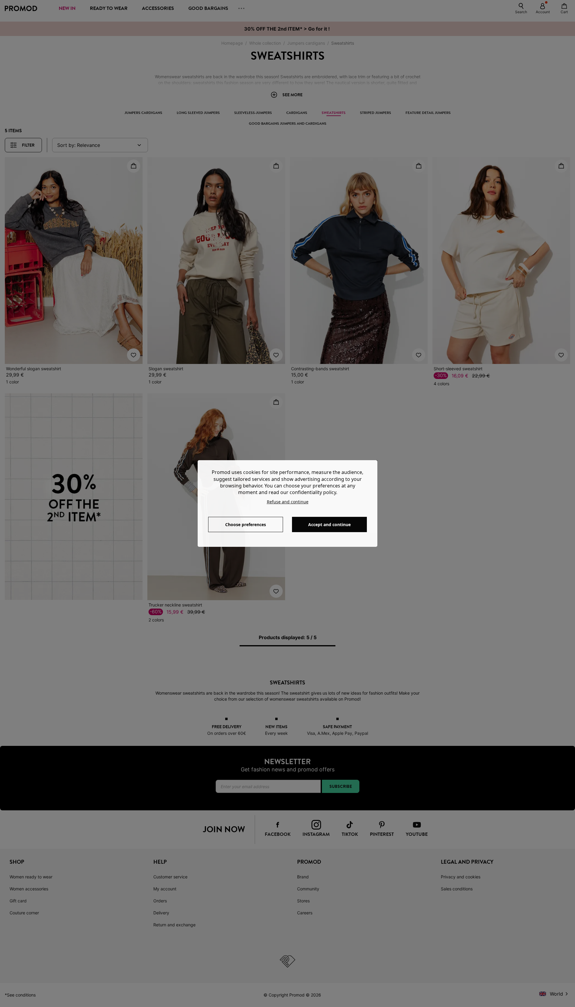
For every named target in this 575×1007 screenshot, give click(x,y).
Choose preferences (245, 524)
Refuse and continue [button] (287, 502)
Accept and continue (329, 524)
